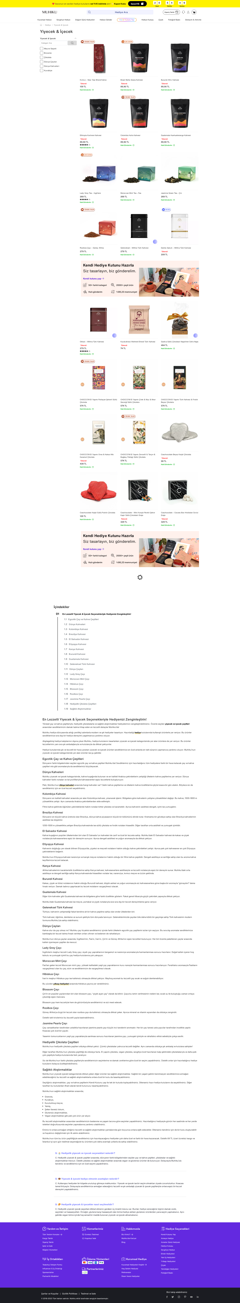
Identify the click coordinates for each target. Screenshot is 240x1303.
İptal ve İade (47, 1246)
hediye (138, 732)
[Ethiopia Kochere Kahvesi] (98, 113)
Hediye (48, 25)
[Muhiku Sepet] (194, 12)
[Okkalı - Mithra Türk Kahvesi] (98, 319)
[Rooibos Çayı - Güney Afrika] (98, 226)
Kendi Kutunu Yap (168, 1234)
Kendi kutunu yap (92, 278)
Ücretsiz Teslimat (92, 1234)
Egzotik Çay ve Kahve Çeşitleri (83, 619)
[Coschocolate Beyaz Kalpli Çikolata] (179, 432)
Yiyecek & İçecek (61, 25)
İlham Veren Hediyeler (131, 1276)
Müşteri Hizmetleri (50, 1249)
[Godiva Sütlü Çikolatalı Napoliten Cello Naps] (179, 319)
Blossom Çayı (76, 688)
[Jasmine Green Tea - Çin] (179, 171)
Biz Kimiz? (126, 1234)
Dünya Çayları (76, 669)
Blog (123, 1242)
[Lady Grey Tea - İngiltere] (98, 171)
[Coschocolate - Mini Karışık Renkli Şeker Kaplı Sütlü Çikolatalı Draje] (139, 490)
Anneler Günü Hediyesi (170, 1242)
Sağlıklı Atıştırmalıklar (80, 708)
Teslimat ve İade (88, 1293)
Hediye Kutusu (148, 19)
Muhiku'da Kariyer (129, 1238)
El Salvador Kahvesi (78, 639)
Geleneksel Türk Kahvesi (82, 664)
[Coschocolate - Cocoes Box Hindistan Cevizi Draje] (179, 490)
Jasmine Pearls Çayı (80, 698)
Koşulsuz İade (90, 1238)
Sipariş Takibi (48, 1242)
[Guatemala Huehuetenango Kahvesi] (179, 113)
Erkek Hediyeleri (168, 1253)
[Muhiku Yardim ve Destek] (183, 12)
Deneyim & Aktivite (193, 19)
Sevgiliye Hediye (63, 19)
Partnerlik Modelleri (50, 1276)
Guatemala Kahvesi (78, 659)
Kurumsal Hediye (45, 19)
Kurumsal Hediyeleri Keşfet (133, 1264)
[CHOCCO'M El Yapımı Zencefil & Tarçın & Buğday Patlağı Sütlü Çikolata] (139, 432)
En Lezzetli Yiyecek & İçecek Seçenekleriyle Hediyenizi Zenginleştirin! (96, 614)
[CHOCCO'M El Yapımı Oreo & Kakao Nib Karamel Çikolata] (98, 432)
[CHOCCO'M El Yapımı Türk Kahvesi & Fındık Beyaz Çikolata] (179, 377)
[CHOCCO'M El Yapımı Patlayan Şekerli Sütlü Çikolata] (98, 377)
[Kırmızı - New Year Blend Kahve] (98, 58)
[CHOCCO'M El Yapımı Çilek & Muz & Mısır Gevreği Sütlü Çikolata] (139, 377)
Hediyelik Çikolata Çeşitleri (83, 703)
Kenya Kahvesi (76, 649)
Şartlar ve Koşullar (49, 1293)
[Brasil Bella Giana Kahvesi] (139, 58)
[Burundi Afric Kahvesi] (179, 58)
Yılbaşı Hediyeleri (168, 1261)
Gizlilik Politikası (69, 1293)
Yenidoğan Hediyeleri (169, 1269)
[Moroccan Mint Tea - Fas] (139, 171)
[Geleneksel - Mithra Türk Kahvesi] (139, 226)
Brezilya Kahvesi (77, 634)
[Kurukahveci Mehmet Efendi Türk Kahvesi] (139, 319)
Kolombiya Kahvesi (78, 629)
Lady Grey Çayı (77, 674)
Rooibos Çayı (76, 693)
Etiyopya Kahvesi (77, 644)
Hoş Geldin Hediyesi (130, 1268)
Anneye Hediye (167, 1238)
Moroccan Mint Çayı (79, 678)
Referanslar (126, 1272)
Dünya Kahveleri (77, 624)
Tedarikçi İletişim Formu (52, 1264)
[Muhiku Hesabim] (188, 12)
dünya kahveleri (66, 785)
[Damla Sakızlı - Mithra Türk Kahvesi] (179, 226)
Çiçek (160, 19)
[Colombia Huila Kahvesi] (139, 113)
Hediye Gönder (106, 19)
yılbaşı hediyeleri (61, 983)
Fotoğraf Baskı (174, 19)
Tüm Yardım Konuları (51, 1234)
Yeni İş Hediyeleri (168, 1257)
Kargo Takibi (47, 1238)
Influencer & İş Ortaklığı (52, 1268)
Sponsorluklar (48, 1272)
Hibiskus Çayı (76, 683)
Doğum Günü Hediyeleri (85, 19)
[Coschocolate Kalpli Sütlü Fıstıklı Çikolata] (98, 490)
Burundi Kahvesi (77, 654)
